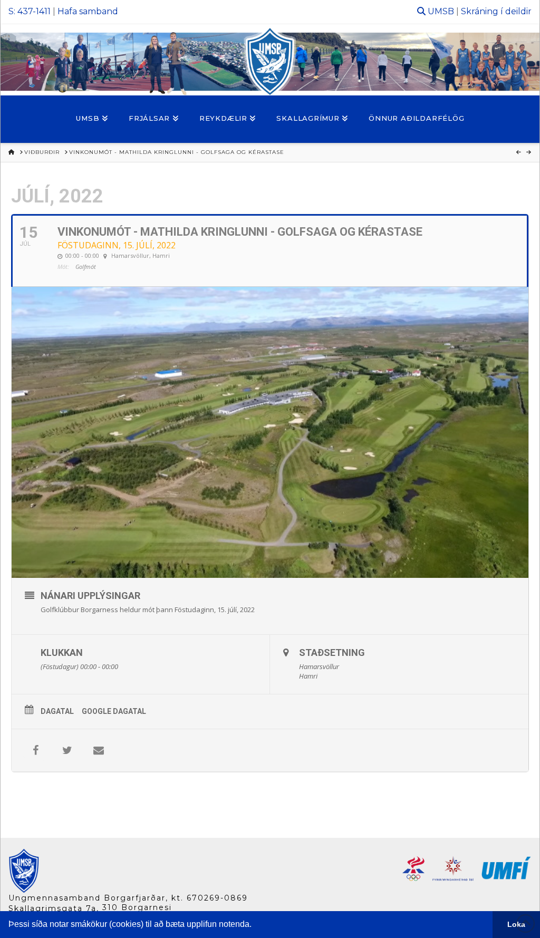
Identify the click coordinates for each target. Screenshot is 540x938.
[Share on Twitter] (67, 750)
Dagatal (57, 711)
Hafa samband (87, 11)
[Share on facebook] (35, 750)
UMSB (441, 11)
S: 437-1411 (29, 11)
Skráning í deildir (496, 11)
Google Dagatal (114, 711)
